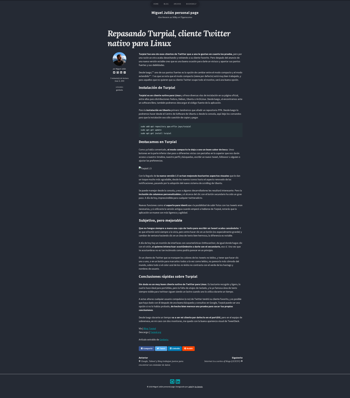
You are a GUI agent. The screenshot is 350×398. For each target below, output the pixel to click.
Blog (166, 4)
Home (156, 4)
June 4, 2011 (119, 81)
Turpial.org (155, 332)
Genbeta (164, 339)
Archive (177, 4)
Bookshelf (191, 4)
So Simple (199, 387)
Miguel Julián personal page (175, 12)
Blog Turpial (150, 328)
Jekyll (190, 387)
